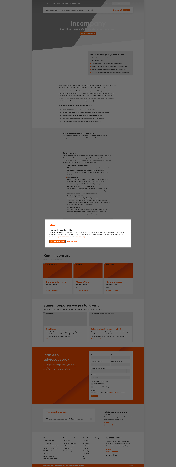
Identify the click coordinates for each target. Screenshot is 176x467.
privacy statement (63, 237)
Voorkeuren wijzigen (73, 241)
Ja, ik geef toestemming (57, 241)
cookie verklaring (80, 237)
